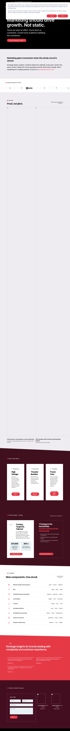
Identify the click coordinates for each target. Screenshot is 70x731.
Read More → (11, 663)
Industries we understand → (56, 515)
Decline (63, 16)
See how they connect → (60, 577)
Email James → (57, 708)
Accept (52, 16)
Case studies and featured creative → (57, 103)
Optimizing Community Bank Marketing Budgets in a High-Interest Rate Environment (48, 659)
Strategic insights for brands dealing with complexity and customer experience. (28, 648)
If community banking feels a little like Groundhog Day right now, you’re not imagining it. (20, 659)
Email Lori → (43, 708)
